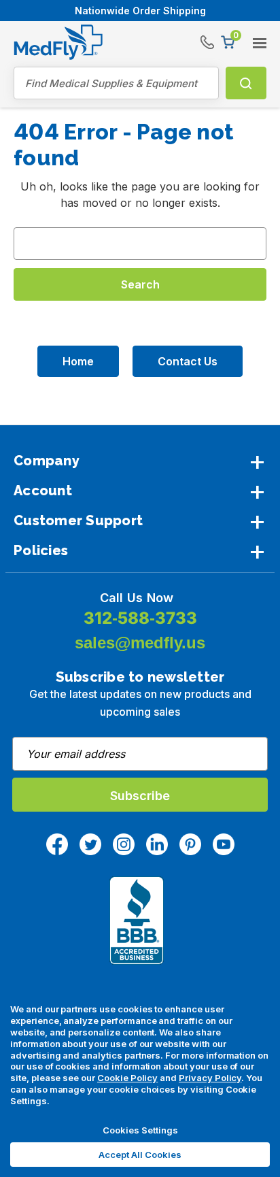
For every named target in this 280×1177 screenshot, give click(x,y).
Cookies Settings (140, 1130)
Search (246, 83)
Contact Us (187, 361)
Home (78, 361)
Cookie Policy (127, 1077)
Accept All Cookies (140, 1154)
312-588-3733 (140, 618)
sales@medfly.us (140, 642)
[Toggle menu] (253, 38)
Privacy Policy (210, 1077)
